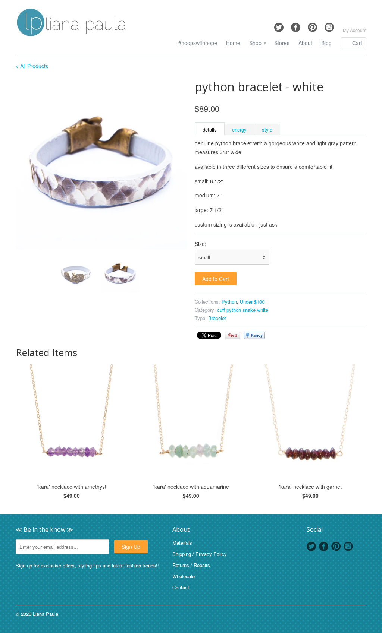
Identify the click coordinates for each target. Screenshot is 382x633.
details (210, 129)
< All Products (32, 66)
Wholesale (183, 576)
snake (249, 309)
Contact (180, 587)
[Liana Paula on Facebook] (295, 25)
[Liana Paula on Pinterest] (312, 25)
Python (229, 301)
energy (239, 129)
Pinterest (336, 546)
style (267, 129)
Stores (281, 43)
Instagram (348, 546)
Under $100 (252, 301)
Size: (200, 243)
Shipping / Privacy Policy (199, 553)
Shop (257, 43)
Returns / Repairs (191, 565)
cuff (221, 309)
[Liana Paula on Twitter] (279, 25)
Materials (182, 542)
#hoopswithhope (197, 43)
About (305, 43)
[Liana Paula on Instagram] (329, 25)
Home (233, 43)
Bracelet (217, 318)
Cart (357, 43)
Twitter (311, 546)
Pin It (232, 335)
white (262, 309)
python (233, 309)
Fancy (254, 335)
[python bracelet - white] (101, 163)
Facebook (323, 546)
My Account (354, 30)
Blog (326, 43)
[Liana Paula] (72, 23)
